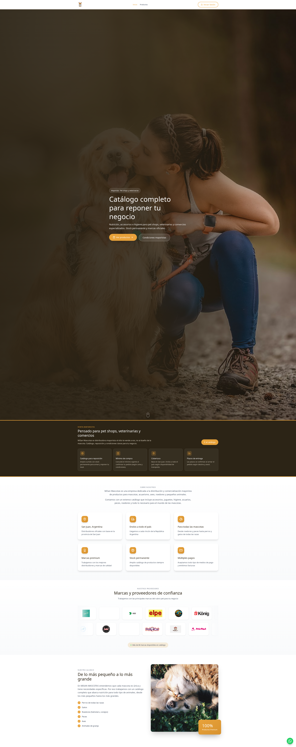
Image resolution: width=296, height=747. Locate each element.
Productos (144, 4)
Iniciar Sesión (209, 4)
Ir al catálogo (210, 442)
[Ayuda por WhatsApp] (290, 741)
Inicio (135, 4)
